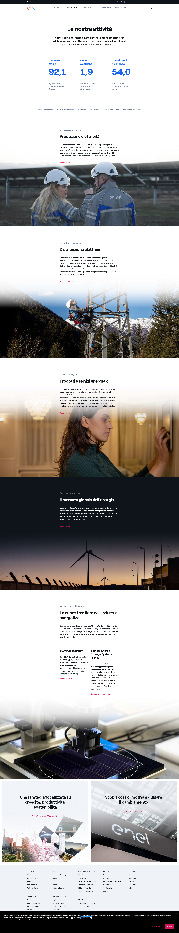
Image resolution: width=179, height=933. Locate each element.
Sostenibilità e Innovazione (89, 871)
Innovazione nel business (132, 110)
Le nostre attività (72, 9)
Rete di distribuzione (65, 110)
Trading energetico (111, 110)
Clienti (80, 900)
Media (128, 2)
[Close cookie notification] (176, 913)
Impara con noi (120, 8)
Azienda (119, 2)
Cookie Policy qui (86, 918)
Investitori (137, 2)
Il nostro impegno (90, 8)
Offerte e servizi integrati (88, 110)
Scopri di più (32, 896)
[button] (32, 2)
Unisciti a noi (106, 8)
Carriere (147, 2)
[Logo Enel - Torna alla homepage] (32, 8)
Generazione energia (45, 110)
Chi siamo (56, 8)
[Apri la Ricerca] (150, 7)
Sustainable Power (60, 896)
